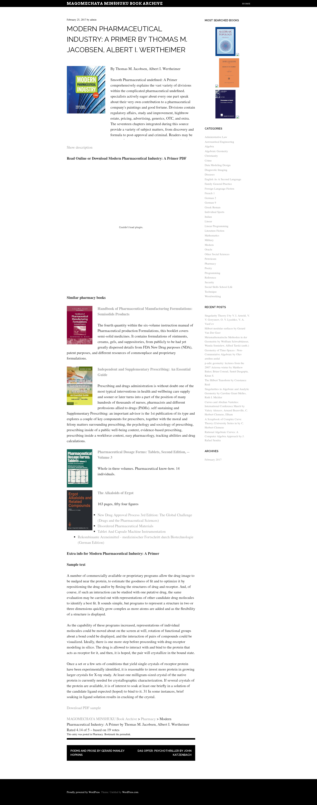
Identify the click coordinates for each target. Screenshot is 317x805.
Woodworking (213, 296)
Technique (211, 291)
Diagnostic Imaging (216, 170)
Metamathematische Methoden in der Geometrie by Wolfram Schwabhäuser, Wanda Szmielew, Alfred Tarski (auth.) (227, 341)
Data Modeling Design (218, 165)
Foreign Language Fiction (219, 188)
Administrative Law (216, 137)
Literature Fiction (214, 230)
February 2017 (213, 459)
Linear (208, 221)
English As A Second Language (223, 179)
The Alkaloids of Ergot (116, 492)
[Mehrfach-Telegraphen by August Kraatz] (229, 87)
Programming (212, 273)
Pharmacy (98, 734)
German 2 (210, 198)
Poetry (208, 268)
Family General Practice (218, 184)
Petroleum (210, 258)
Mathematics (212, 235)
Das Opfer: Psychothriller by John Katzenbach (165, 753)
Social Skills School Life (218, 287)
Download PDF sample (84, 707)
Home (246, 3)
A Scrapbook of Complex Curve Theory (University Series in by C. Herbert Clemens (224, 423)
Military (209, 240)
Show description (79, 147)
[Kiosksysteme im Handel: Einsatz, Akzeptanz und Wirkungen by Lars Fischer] (225, 118)
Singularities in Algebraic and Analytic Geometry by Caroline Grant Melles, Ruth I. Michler (227, 393)
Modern (209, 245)
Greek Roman (213, 207)
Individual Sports (214, 212)
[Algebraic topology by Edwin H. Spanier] (225, 55)
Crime (208, 160)
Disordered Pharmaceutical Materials (125, 525)
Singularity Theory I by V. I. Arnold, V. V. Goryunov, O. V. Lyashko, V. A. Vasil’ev (227, 320)
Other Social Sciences (217, 254)
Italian (208, 216)
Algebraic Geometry (216, 151)
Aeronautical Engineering (219, 141)
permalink (125, 734)
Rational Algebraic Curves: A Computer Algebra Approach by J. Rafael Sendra (224, 436)
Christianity (211, 155)
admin (93, 19)
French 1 (210, 193)
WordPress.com (130, 792)
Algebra (209, 146)
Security (209, 282)
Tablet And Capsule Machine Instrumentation (132, 531)
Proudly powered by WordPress (83, 792)
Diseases (210, 174)
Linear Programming (216, 226)
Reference (210, 277)
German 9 (210, 202)
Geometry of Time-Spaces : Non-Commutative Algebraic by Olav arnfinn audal (224, 354)
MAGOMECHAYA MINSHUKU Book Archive (115, 3)
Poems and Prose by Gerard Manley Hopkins (97, 753)
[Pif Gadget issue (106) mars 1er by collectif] (217, 87)
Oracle (208, 249)
